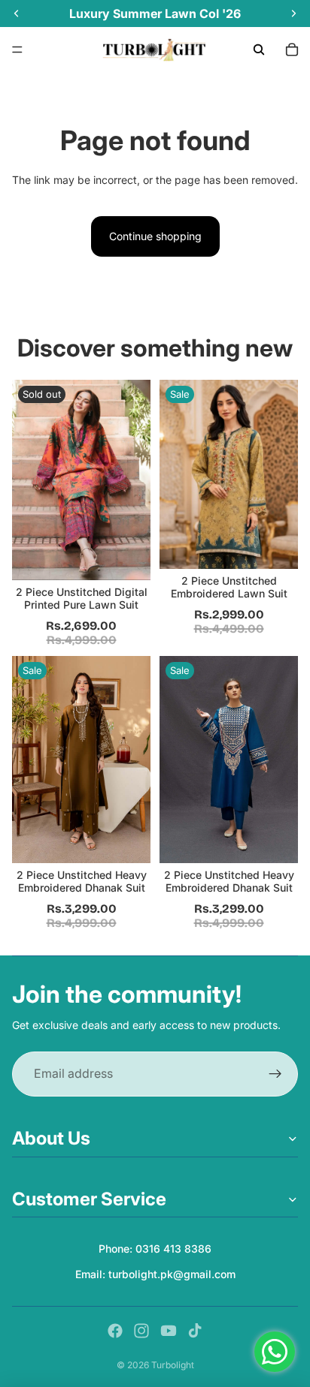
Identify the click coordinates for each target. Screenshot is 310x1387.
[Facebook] (115, 1331)
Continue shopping (155, 236)
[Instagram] (141, 1331)
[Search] (258, 49)
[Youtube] (169, 1331)
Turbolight (172, 1364)
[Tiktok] (195, 1331)
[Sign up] (275, 1074)
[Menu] (17, 49)
